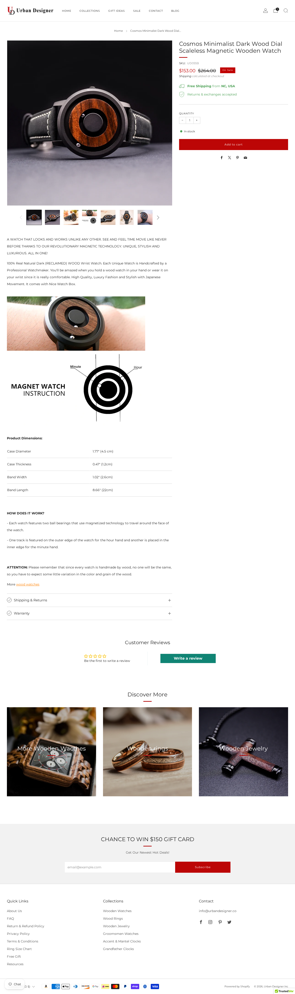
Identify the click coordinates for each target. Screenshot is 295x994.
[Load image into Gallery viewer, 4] (89, 217)
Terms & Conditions (22, 941)
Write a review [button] (188, 658)
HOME (66, 10)
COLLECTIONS (90, 10)
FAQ (10, 918)
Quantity (186, 113)
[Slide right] (158, 217)
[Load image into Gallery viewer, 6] (126, 217)
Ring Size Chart (19, 949)
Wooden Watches (117, 911)
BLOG (175, 10)
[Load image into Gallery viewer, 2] (52, 217)
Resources (15, 964)
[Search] (285, 10)
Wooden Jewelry (116, 926)
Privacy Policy (18, 934)
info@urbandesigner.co (217, 911)
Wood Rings (113, 918)
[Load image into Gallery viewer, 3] (71, 217)
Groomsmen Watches (121, 934)
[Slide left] (21, 217)
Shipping (185, 76)
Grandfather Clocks (118, 949)
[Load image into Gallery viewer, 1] (34, 217)
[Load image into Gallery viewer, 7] (145, 217)
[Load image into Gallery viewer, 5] (108, 217)
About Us (14, 911)
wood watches (27, 584)
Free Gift (14, 956)
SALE (137, 10)
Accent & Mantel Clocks (122, 941)
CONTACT (156, 10)
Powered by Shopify (237, 986)
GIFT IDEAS (116, 10)
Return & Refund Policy (25, 926)
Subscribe (203, 867)
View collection (51, 769)
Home (118, 30)
